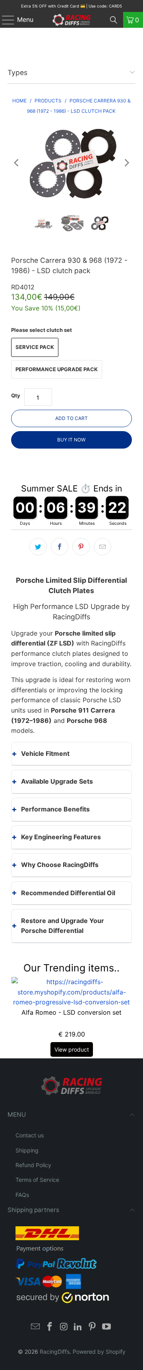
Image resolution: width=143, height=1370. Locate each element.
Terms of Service (37, 1179)
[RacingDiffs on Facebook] (50, 1327)
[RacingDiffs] (71, 20)
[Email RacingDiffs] (36, 1327)
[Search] (113, 20)
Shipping (27, 1150)
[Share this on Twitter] (38, 546)
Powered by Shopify (99, 1351)
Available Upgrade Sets (57, 781)
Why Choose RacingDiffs (60, 865)
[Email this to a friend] (102, 546)
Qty (15, 395)
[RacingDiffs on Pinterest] (93, 1327)
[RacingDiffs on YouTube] (106, 1327)
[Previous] (17, 163)
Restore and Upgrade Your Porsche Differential (62, 926)
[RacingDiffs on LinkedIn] (78, 1327)
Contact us (29, 1135)
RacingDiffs (55, 1351)
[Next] (126, 163)
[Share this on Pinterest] (81, 546)
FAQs (22, 1194)
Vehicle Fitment (45, 753)
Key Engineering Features (61, 837)
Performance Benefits (55, 809)
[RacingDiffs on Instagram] (64, 1327)
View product (71, 1049)
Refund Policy (33, 1165)
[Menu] (4, 20)
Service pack (34, 347)
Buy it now (71, 440)
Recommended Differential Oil (68, 893)
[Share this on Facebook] (59, 546)
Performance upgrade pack (56, 369)
